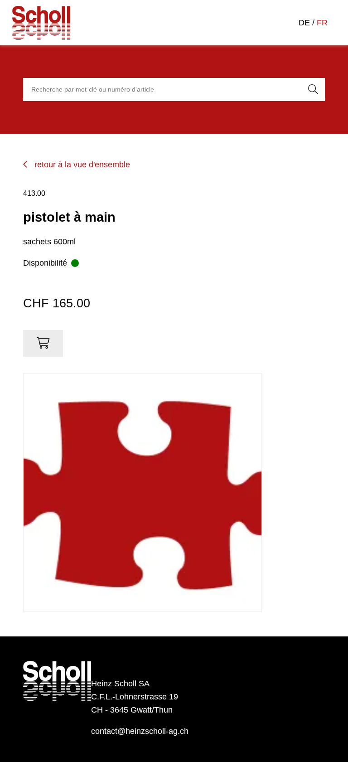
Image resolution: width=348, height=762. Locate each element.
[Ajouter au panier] (43, 343)
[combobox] (160, 90)
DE (304, 22)
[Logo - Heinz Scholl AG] (47, 23)
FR (322, 22)
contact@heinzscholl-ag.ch (139, 731)
